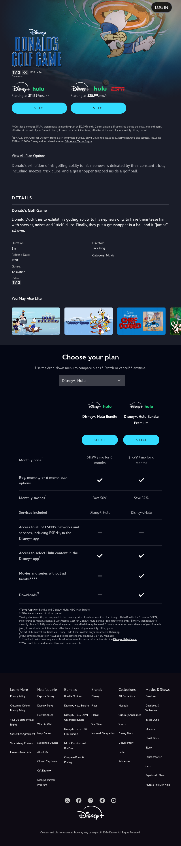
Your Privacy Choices (21, 743)
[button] (50, 690)
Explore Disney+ (46, 696)
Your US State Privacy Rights (22, 722)
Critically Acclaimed (130, 714)
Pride (121, 752)
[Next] (173, 320)
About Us (42, 752)
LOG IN (161, 7)
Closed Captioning (47, 761)
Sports (122, 724)
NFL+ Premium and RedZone (75, 746)
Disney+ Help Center (125, 639)
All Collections (127, 696)
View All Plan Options (28, 156)
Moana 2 (150, 729)
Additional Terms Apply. (78, 141)
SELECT (39, 108)
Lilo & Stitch (152, 738)
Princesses (124, 761)
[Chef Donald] (141, 321)
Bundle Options (73, 696)
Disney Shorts (126, 733)
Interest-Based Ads (20, 752)
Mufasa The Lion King (157, 784)
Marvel (95, 714)
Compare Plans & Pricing (74, 760)
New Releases (45, 714)
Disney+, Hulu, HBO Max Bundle (75, 731)
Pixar (94, 705)
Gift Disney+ (44, 770)
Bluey (148, 747)
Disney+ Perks (45, 705)
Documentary (126, 742)
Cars (148, 766)
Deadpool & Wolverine (152, 708)
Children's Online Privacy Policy (20, 708)
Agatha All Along (155, 775)
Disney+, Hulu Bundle (76, 705)
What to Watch (45, 724)
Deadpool (151, 696)
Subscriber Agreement (22, 733)
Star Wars (96, 724)
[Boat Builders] (36, 321)
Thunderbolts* (153, 756)
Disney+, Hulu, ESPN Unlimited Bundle (76, 717)
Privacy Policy (17, 696)
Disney (95, 696)
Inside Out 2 (152, 719)
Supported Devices (47, 742)
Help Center (44, 733)
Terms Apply (27, 609)
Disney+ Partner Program (46, 782)
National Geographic (103, 733)
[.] (67, 800)
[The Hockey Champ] (88, 321)
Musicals (123, 705)
